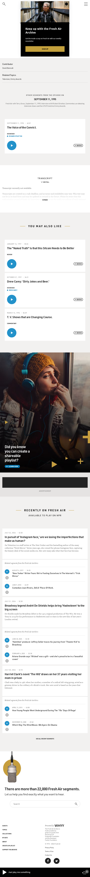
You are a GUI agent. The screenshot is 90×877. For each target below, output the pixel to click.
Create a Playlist (8, 846)
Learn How (13, 466)
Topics (4, 830)
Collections (6, 834)
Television (6, 79)
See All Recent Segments (45, 739)
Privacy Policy (49, 848)
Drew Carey (13, 290)
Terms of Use (49, 851)
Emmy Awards (16, 79)
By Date (5, 838)
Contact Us (48, 855)
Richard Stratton (15, 136)
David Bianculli (7, 68)
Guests (5, 826)
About (4, 842)
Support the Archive (9, 850)
